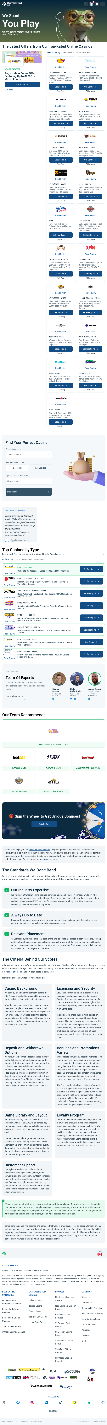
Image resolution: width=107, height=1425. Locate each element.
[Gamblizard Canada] (100, 1253)
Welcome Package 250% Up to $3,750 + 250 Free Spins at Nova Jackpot (45, 631)
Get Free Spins (59, 123)
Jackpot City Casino (38, 1317)
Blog (84, 1341)
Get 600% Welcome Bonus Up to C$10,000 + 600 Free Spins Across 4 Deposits (60, 116)
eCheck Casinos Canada (13, 1332)
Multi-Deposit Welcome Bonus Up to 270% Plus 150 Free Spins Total (90, 153)
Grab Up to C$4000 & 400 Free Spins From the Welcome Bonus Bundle (44, 607)
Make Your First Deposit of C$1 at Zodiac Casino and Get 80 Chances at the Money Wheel (90, 227)
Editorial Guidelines (91, 1319)
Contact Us (87, 1302)
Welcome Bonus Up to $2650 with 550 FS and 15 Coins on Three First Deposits (42, 583)
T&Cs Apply (9, 90)
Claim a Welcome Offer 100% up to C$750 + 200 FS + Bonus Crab (90, 78)
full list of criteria (14, 972)
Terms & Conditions (22, 1422)
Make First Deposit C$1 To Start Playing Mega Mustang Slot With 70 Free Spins (90, 266)
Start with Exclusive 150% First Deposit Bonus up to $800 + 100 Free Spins (60, 415)
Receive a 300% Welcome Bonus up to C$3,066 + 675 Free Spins (90, 378)
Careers (85, 1335)
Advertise (86, 1330)
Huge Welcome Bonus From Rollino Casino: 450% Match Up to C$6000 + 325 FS (44, 595)
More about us (13, 696)
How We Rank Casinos (92, 1313)
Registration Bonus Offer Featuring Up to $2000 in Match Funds (20, 76)
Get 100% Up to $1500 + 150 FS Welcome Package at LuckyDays (60, 378)
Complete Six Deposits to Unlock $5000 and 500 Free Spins (43, 571)
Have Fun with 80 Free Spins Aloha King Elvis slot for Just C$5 (60, 226)
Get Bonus (20, 84)
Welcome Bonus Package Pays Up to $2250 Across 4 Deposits (60, 342)
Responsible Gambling (92, 1308)
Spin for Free (44, 824)
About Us (86, 1297)
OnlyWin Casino (36, 1300)
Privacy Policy (7, 1422)
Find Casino (12, 492)
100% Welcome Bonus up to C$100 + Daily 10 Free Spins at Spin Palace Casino (90, 304)
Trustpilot (53, 1411)
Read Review (60, 67)
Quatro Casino (35, 1311)
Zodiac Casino (35, 1306)
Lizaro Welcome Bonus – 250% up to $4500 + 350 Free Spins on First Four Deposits (60, 266)
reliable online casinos (39, 849)
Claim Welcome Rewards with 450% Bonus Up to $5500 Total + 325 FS (60, 303)
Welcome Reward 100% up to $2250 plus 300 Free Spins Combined (90, 189)
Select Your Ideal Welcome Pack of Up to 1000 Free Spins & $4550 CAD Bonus (43, 656)
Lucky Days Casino (37, 1322)
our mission (51, 859)
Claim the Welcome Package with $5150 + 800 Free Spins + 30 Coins (60, 189)
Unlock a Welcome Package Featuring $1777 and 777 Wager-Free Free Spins (60, 79)
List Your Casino (89, 1324)
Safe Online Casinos (11, 1326)
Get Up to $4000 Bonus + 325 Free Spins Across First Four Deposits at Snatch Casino (42, 619)
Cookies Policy (36, 1422)
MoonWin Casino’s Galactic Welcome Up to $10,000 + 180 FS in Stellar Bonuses (44, 643)
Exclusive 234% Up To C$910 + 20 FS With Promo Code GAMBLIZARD (60, 153)
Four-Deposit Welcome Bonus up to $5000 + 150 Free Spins (89, 342)
